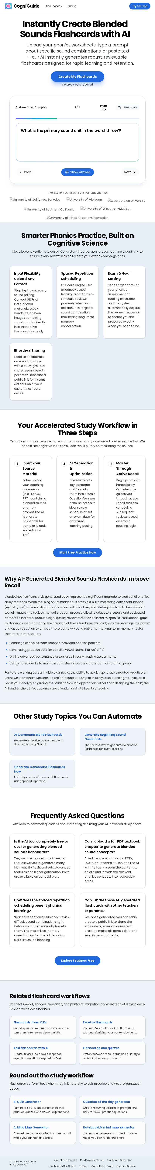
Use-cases (54, 6)
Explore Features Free (77, 960)
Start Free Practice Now (77, 552)
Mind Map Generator (65, 1160)
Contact (83, 1166)
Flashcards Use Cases (63, 1166)
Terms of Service (126, 1166)
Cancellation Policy (102, 1166)
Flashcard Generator (119, 1160)
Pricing (72, 6)
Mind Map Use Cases (92, 1160)
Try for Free (139, 6)
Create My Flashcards (77, 76)
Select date (130, 107)
